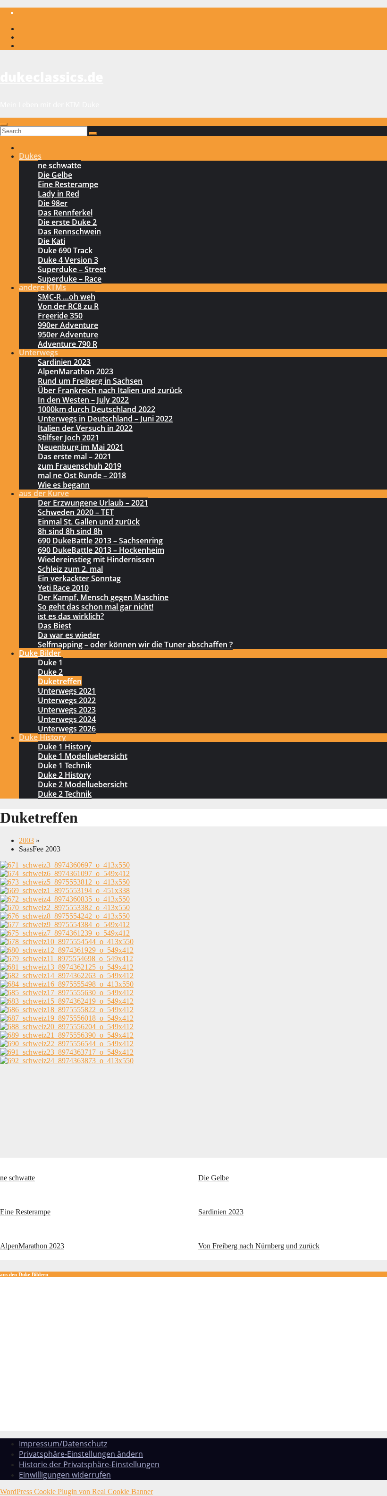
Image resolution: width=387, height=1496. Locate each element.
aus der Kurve (44, 493)
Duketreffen (60, 681)
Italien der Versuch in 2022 (85, 428)
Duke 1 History (64, 746)
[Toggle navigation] (4, 124)
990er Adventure (68, 325)
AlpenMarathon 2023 (75, 371)
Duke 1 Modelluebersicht (82, 756)
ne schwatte (59, 165)
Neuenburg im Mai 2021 (81, 447)
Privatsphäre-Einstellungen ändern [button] (81, 1454)
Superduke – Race (69, 279)
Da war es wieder (69, 635)
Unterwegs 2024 (67, 719)
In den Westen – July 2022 (83, 400)
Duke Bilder (40, 653)
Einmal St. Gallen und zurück (89, 521)
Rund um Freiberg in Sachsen (90, 381)
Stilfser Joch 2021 (68, 437)
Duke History (42, 737)
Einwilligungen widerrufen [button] (65, 1475)
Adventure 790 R (67, 344)
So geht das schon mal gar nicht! (95, 607)
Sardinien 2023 (64, 362)
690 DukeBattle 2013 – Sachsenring (100, 540)
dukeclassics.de (51, 77)
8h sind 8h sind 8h (70, 531)
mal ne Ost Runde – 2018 (82, 475)
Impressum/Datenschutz (63, 1443)
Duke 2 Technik (65, 794)
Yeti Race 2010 (63, 588)
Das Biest (54, 625)
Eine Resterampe (68, 184)
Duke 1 (50, 662)
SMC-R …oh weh (66, 297)
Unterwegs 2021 (67, 691)
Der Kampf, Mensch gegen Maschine (103, 597)
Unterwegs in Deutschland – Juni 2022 (105, 418)
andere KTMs (42, 287)
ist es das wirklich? (71, 616)
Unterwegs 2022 (67, 700)
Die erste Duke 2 (67, 222)
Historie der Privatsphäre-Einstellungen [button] (89, 1464)
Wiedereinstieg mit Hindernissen (96, 559)
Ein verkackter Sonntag (79, 578)
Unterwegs (38, 352)
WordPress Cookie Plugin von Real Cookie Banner (76, 1491)
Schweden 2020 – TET (76, 512)
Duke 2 (50, 672)
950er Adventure (68, 334)
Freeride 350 (60, 315)
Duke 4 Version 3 (68, 260)
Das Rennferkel (65, 212)
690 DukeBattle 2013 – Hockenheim (101, 550)
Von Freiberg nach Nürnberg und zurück (259, 1246)
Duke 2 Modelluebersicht (82, 784)
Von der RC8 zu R (68, 306)
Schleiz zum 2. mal (70, 569)
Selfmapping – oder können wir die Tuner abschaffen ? (135, 644)
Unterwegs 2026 (67, 728)
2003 (26, 840)
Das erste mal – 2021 (74, 456)
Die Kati (51, 241)
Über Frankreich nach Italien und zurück (110, 390)
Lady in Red (58, 194)
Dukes (30, 156)
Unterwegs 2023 (67, 710)
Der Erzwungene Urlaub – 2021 (93, 503)
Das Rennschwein (69, 231)
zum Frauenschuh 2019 (79, 466)
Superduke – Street (72, 269)
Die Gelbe (55, 175)
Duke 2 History (64, 775)
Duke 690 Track (65, 250)
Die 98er (52, 203)
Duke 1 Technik (65, 765)
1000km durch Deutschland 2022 (96, 409)
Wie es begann (64, 485)
